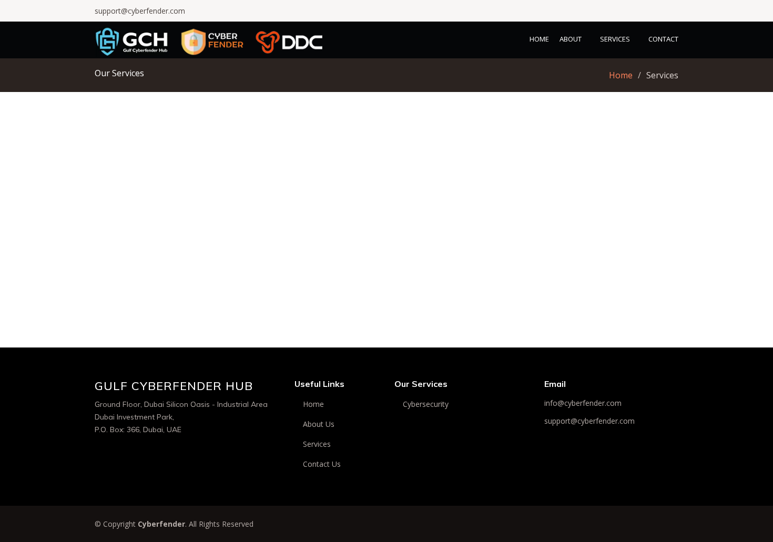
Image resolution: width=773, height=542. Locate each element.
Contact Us (322, 464)
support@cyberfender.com (140, 11)
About (571, 39)
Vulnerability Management (186, 342)
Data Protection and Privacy (586, 242)
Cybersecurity (426, 404)
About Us (318, 424)
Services (615, 39)
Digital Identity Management (387, 342)
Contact (663, 39)
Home (539, 39)
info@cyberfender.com (583, 403)
